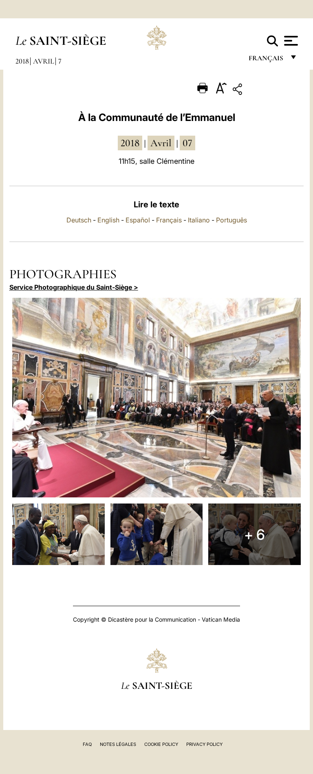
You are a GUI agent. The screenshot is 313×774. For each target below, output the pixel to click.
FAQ (87, 744)
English (108, 220)
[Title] (263, 91)
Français (169, 220)
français (267, 60)
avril (161, 143)
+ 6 (254, 534)
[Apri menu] (290, 41)
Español (138, 220)
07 (187, 143)
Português (231, 220)
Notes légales (118, 744)
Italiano (199, 220)
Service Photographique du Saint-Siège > (73, 287)
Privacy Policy (204, 744)
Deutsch (78, 220)
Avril (43, 61)
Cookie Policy (161, 744)
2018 (22, 61)
